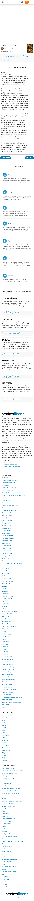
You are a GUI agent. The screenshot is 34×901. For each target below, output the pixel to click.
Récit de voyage (6, 750)
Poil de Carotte (6, 783)
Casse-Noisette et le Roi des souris (12, 801)
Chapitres (11, 56)
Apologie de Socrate (8, 834)
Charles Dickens (6, 530)
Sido (3, 874)
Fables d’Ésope (6, 851)
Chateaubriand (6, 503)
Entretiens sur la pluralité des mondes (13, 839)
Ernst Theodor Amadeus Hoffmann (12, 563)
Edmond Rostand (7, 624)
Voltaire (4, 649)
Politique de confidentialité (12, 466)
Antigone (4, 796)
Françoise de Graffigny (8, 667)
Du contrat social (7, 846)
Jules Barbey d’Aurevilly (8, 488)
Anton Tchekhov (7, 634)
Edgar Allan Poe (6, 604)
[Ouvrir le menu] (31, 2)
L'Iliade (4, 854)
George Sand (6, 556)
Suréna (6, 340)
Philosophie (5, 745)
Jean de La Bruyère (7, 672)
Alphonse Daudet (7, 525)
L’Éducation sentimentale (9, 859)
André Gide (5, 558)
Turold (4, 639)
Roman (4, 755)
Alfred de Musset (7, 684)
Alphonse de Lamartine (9, 677)
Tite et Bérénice (10, 298)
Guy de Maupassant (8, 682)
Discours (4, 725)
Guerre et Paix (6, 816)
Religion (4, 753)
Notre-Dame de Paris (8, 887)
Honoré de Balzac (7, 657)
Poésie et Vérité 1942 (8, 778)
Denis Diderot (6, 533)
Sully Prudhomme (7, 609)
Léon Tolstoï (5, 636)
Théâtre (9, 45)
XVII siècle (16, 312)
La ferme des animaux (8, 806)
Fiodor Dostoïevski (7, 535)
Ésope (4, 707)
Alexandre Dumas (7, 541)
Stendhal (4, 631)
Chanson (4, 717)
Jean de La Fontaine (7, 674)
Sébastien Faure (6, 543)
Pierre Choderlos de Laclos (10, 505)
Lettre (3, 738)
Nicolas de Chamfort (8, 659)
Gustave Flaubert (7, 548)
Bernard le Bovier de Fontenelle (11, 702)
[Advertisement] (17, 22)
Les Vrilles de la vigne (8, 803)
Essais (4, 844)
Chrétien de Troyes (7, 694)
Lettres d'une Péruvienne (9, 836)
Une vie (4, 882)
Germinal (4, 884)
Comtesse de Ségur (8, 513)
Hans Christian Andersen (9, 480)
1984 (3, 811)
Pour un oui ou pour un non (10, 793)
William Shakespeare (8, 629)
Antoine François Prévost (9, 611)
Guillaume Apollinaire (8, 482)
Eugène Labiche (6, 576)
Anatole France (6, 551)
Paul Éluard (5, 705)
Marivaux (4, 586)
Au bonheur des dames (9, 866)
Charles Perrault (7, 599)
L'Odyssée (5, 856)
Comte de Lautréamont (9, 510)
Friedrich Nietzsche (7, 596)
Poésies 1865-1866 (7, 821)
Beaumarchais (6, 493)
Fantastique (5, 735)
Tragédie (16, 45)
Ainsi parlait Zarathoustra (9, 773)
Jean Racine (5, 616)
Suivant (28, 158)
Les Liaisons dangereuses (9, 872)
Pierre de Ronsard (7, 692)
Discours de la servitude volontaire (12, 841)
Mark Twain (5, 641)
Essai (3, 730)
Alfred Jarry (5, 573)
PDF (19, 56)
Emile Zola (5, 654)
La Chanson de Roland (8, 824)
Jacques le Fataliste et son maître (11, 788)
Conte (3, 722)
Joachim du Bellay (7, 699)
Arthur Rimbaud (7, 621)
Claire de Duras (6, 662)
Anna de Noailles (7, 687)
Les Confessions (7, 849)
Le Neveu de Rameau (8, 781)
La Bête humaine (7, 861)
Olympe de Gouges (7, 664)
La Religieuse (6, 786)
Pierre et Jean (6, 879)
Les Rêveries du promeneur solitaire (12, 771)
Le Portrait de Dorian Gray (10, 791)
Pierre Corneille (6, 518)
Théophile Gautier (7, 553)
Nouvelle (4, 743)
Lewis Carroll (6, 500)
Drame (4, 727)
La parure (5, 877)
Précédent (6, 158)
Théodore (7, 319)
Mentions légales (9, 463)
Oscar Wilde (5, 652)
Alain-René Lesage (7, 581)
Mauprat (4, 831)
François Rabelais (7, 614)
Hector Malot (6, 583)
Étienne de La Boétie (8, 669)
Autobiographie (6, 715)
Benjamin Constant (7, 515)
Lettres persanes (7, 776)
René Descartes (6, 528)
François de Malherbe (8, 679)
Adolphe (4, 798)
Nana (3, 864)
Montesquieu (6, 594)
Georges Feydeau (7, 546)
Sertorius (7, 383)
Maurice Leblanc (7, 578)
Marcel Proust (6, 606)
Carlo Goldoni (6, 561)
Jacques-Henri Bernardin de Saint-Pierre (14, 495)
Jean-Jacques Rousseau (9, 626)
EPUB (26, 56)
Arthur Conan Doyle (8, 538)
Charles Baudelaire (7, 490)
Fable (3, 733)
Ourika (4, 826)
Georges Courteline (8, 523)
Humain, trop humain (8, 768)
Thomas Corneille (7, 520)
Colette (4, 508)
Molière (4, 588)
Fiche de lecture (7, 60)
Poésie (4, 748)
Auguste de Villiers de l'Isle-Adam (12, 697)
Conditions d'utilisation (11, 465)
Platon (4, 601)
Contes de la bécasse (8, 829)
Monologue (5, 740)
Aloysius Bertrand (7, 498)
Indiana (4, 869)
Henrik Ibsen (6, 571)
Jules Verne (5, 647)
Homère (4, 566)
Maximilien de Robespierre (10, 689)
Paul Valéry (5, 644)
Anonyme (5, 477)
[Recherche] (22, 2)
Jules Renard (5, 619)
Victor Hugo (5, 568)
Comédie (4, 720)
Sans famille (5, 814)
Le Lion (4, 808)
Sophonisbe (8, 360)
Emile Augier (5, 485)
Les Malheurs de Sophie (9, 819)
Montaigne (5, 591)
